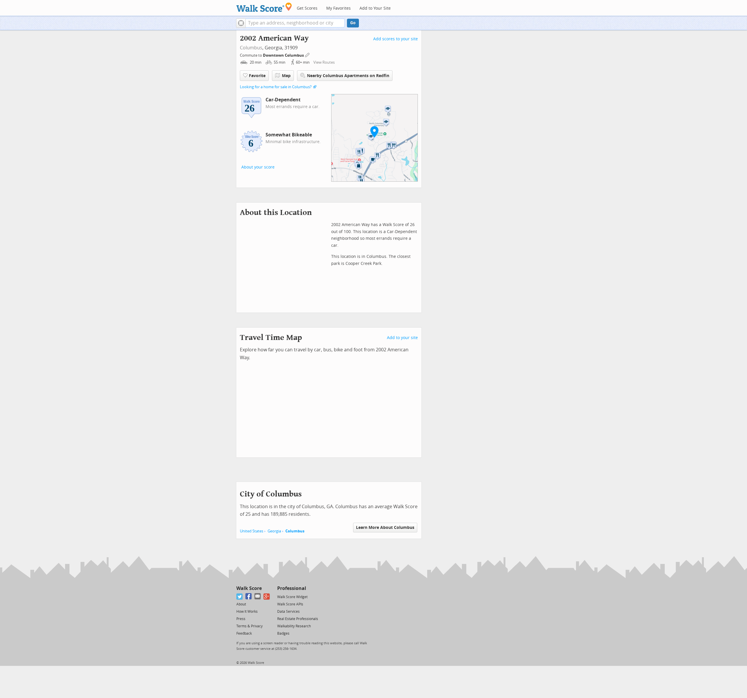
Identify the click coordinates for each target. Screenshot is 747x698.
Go (353, 22)
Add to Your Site (375, 8)
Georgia (274, 531)
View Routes (324, 62)
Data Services (288, 612)
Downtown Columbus (284, 55)
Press (240, 619)
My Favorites (338, 8)
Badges (283, 633)
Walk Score (249, 588)
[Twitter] (239, 596)
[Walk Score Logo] (264, 7)
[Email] (257, 596)
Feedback (244, 633)
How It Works (247, 612)
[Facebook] (248, 596)
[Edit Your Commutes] (307, 54)
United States (251, 531)
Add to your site (402, 337)
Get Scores (307, 8)
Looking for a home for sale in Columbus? (276, 87)
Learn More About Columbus (385, 527)
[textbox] (295, 23)
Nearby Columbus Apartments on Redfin (348, 75)
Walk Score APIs (290, 604)
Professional (291, 588)
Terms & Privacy (249, 626)
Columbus (251, 48)
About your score (258, 167)
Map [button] (286, 75)
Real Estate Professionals (297, 619)
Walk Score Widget (292, 597)
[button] (241, 23)
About (241, 604)
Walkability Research (294, 626)
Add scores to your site (395, 39)
